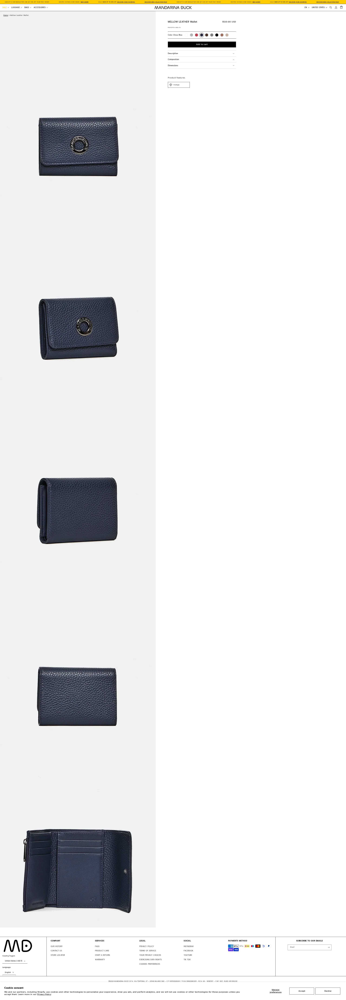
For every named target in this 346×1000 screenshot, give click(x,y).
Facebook (188, 950)
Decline (327, 990)
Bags (26, 7)
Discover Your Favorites (126, 2)
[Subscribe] (328, 947)
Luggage (15, 7)
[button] (5, 7)
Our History (57, 946)
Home (5, 15)
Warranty (100, 959)
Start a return (102, 955)
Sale (4, 7)
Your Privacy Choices (150, 955)
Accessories (40, 7)
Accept (301, 990)
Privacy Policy (44, 994)
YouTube (188, 955)
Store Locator (58, 955)
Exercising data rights (150, 959)
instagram (188, 946)
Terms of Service (147, 950)
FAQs (97, 946)
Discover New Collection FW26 (156, 2)
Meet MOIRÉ (85, 2)
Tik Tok (187, 959)
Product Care (102, 950)
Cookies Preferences (149, 964)
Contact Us (56, 950)
